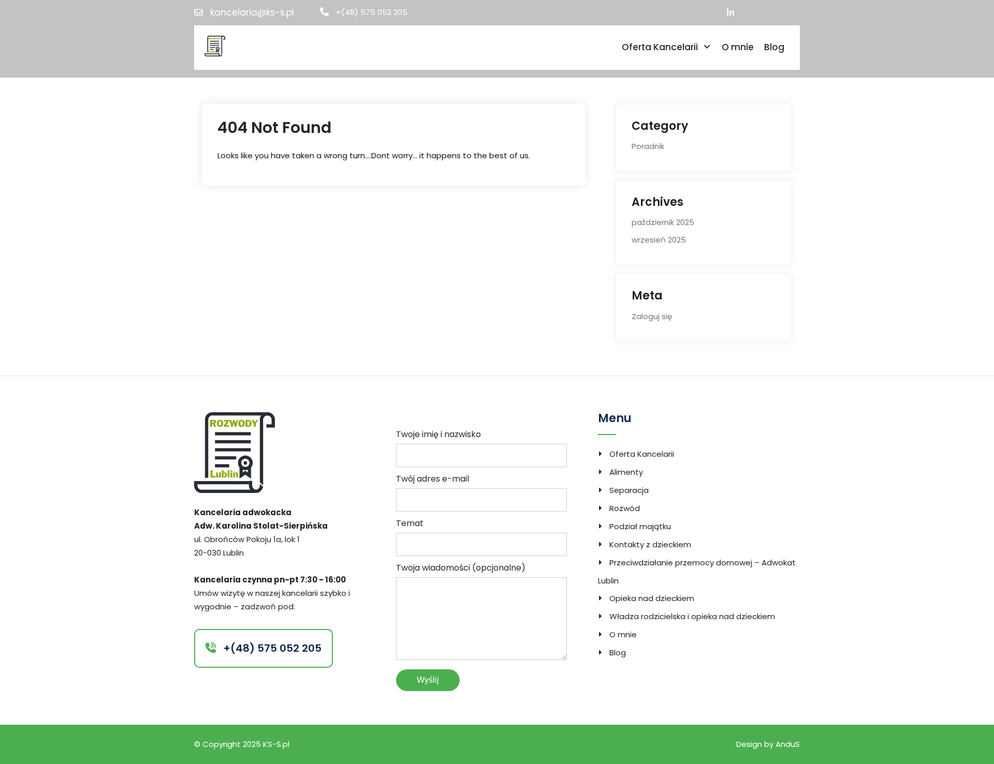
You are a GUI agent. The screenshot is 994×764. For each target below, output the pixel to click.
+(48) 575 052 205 (371, 12)
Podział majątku (640, 526)
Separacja (629, 490)
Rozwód (624, 508)
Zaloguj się (652, 316)
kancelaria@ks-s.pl (252, 12)
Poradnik (648, 146)
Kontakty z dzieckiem (650, 544)
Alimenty (626, 472)
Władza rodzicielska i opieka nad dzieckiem (692, 616)
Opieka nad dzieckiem (651, 598)
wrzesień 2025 (659, 239)
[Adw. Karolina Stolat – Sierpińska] (214, 45)
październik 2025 (663, 222)
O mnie (738, 47)
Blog (774, 47)
